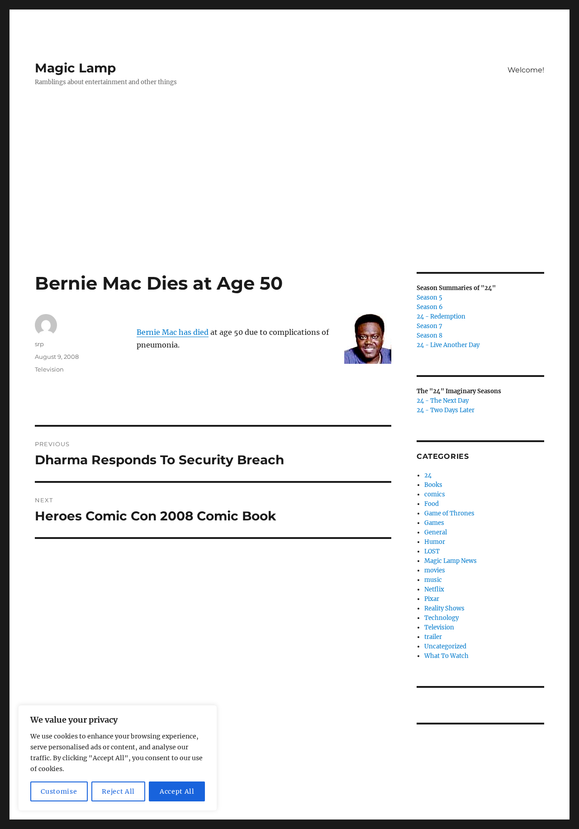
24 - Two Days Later (446, 410)
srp (39, 344)
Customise (59, 791)
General (435, 532)
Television (49, 369)
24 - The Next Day (443, 401)
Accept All (177, 791)
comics (434, 494)
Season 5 (429, 297)
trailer (433, 637)
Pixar (431, 599)
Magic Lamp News (450, 561)
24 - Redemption (441, 316)
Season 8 (429, 335)
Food (431, 504)
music (433, 580)
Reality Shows (444, 608)
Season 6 (430, 307)
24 (428, 475)
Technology (441, 618)
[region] (117, 758)
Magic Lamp (75, 68)
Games (434, 523)
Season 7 (429, 326)
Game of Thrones (449, 513)
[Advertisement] (289, 205)
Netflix (434, 589)
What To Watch (446, 656)
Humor (434, 542)
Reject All (118, 791)
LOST (432, 551)
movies (434, 570)
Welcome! (526, 70)
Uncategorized (445, 646)
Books (433, 485)
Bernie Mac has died (173, 332)
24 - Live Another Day (448, 345)
